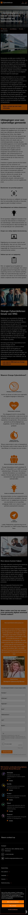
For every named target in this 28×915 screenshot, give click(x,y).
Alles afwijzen (13, 905)
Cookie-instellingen (13, 909)
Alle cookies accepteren (13, 901)
